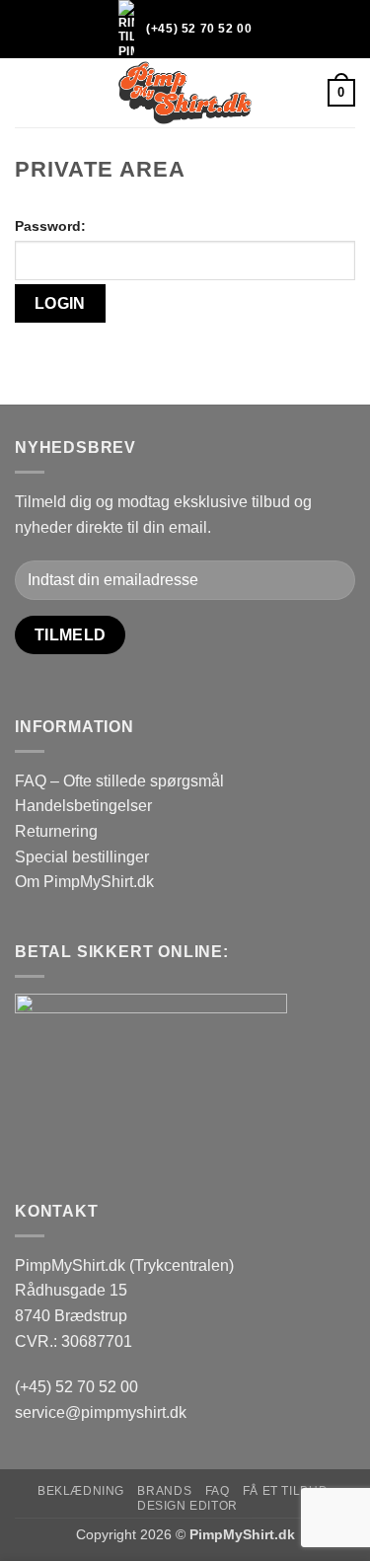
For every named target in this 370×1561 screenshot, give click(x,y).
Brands (164, 1491)
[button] (26, 93)
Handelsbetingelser (83, 805)
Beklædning (80, 1491)
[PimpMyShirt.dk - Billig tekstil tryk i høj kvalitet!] (185, 92)
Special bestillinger (82, 857)
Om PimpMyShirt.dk (84, 881)
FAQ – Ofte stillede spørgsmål (119, 781)
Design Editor (187, 1506)
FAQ (217, 1491)
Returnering (56, 831)
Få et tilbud (285, 1491)
